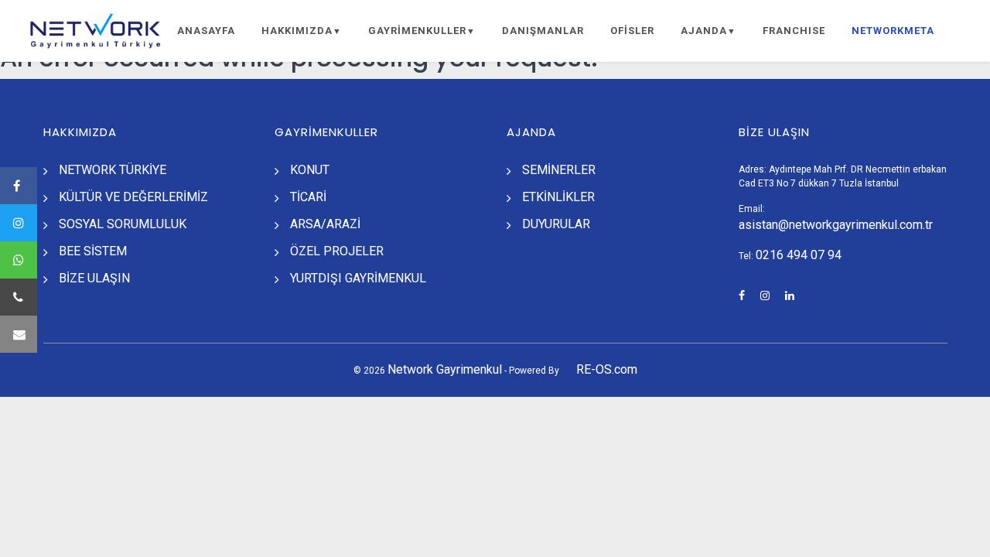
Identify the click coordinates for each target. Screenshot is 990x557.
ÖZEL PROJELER (337, 251)
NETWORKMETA (893, 30)
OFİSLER (632, 30)
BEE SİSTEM (93, 251)
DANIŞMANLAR (543, 30)
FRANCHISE (794, 30)
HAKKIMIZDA (301, 30)
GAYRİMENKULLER (422, 30)
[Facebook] (18, 185)
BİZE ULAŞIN (94, 278)
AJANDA (708, 30)
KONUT (309, 169)
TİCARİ (308, 197)
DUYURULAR (556, 224)
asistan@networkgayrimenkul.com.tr (836, 224)
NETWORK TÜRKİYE (112, 169)
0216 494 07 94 (799, 255)
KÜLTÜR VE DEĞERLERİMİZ (133, 197)
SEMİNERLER (559, 169)
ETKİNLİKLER (558, 197)
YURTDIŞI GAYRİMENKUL (358, 278)
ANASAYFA (206, 30)
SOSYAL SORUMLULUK (122, 224)
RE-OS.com (606, 369)
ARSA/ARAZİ (325, 224)
